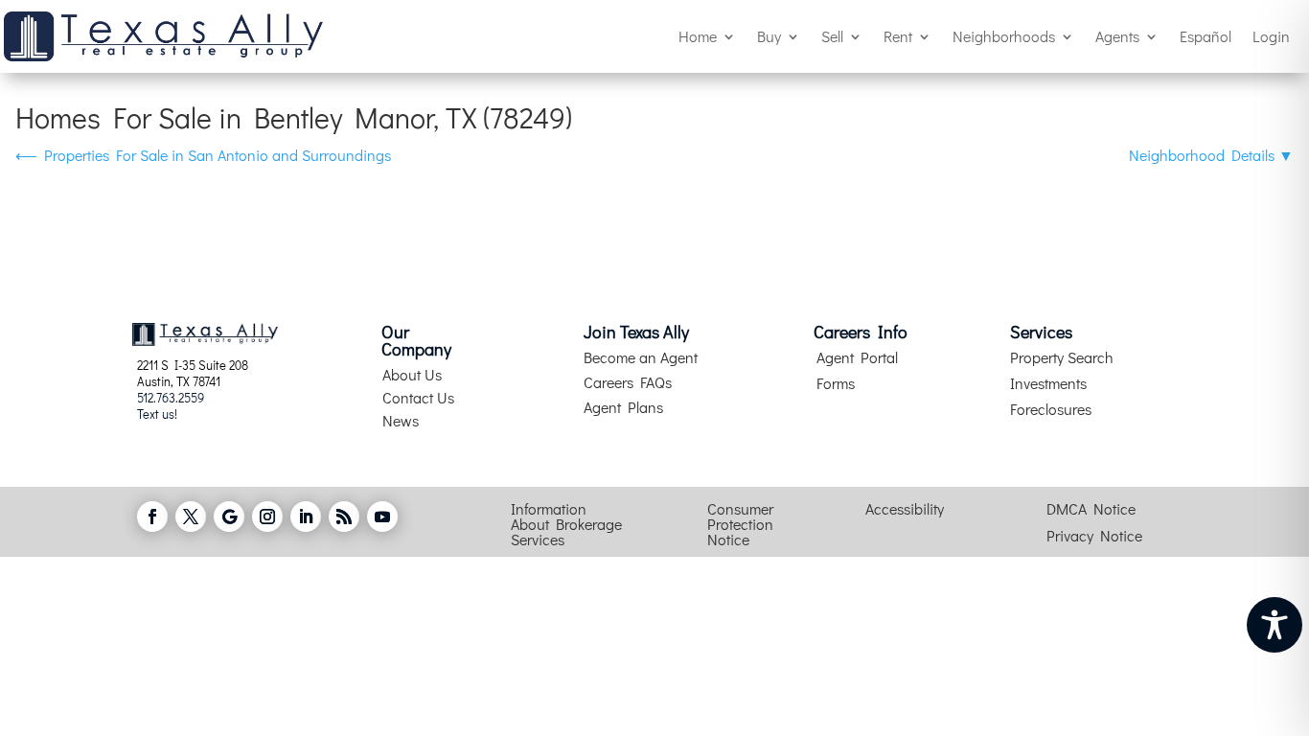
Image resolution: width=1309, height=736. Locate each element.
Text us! (157, 413)
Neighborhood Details (1211, 155)
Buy (769, 36)
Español (1205, 36)
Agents (1117, 36)
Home (697, 36)
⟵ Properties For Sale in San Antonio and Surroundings (203, 155)
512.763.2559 (170, 397)
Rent (898, 36)
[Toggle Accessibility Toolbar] (1274, 625)
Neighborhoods (1004, 36)
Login (1271, 36)
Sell (832, 36)
